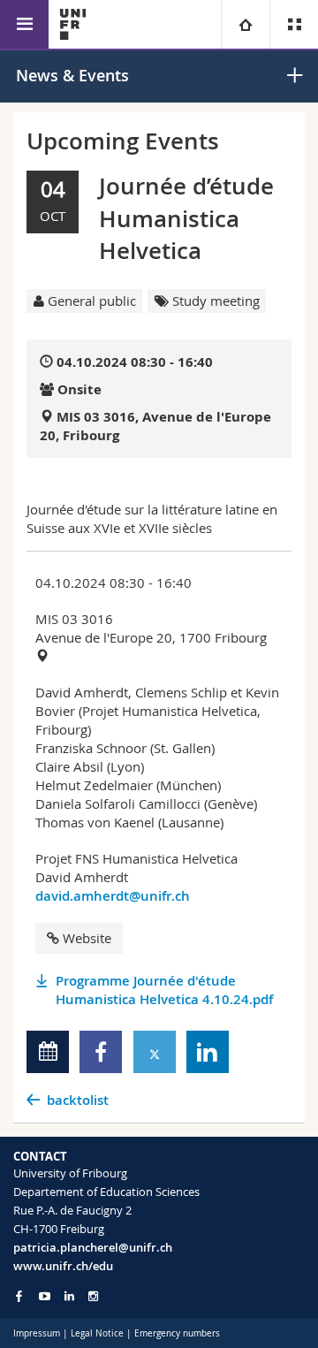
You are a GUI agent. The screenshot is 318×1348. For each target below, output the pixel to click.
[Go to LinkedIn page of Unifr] (69, 1296)
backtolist (78, 1100)
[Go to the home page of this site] (73, 24)
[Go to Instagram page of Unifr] (93, 1296)
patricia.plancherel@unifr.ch (92, 1247)
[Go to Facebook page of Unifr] (19, 1296)
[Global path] (245, 24)
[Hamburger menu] (24, 24)
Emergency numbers (177, 1333)
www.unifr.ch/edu (63, 1266)
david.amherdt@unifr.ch (112, 896)
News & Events (72, 75)
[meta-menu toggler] (293, 24)
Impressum (36, 1333)
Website (87, 938)
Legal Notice (97, 1333)
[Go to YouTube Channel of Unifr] (44, 1296)
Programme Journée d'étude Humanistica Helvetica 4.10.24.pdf (164, 990)
